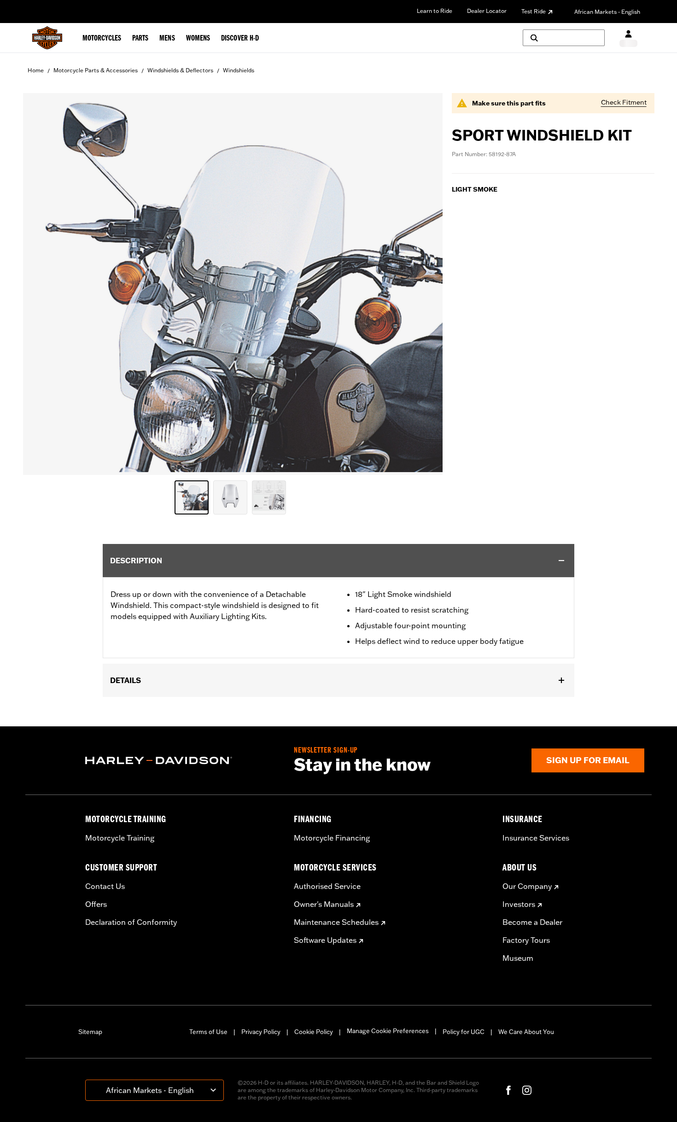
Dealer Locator (487, 10)
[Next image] (424, 284)
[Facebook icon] (508, 1090)
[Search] (564, 37)
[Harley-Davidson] (182, 760)
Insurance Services (535, 837)
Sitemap (90, 1031)
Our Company (527, 886)
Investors (518, 904)
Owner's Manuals (324, 904)
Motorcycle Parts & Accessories (95, 70)
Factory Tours (526, 940)
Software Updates (325, 940)
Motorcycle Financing (332, 837)
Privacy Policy (260, 1031)
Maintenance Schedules (336, 922)
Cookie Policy (313, 1031)
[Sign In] (628, 38)
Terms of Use (208, 1031)
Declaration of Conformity (131, 922)
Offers (96, 904)
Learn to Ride (434, 10)
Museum (517, 958)
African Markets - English (607, 11)
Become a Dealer (532, 922)
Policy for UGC (463, 1031)
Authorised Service (327, 886)
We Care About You (526, 1031)
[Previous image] (41, 284)
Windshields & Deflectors (180, 70)
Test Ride (533, 11)
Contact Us (105, 886)
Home (36, 70)
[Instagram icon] (526, 1090)
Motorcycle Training (119, 837)
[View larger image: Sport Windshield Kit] (233, 282)
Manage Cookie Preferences (388, 1030)
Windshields (238, 70)
